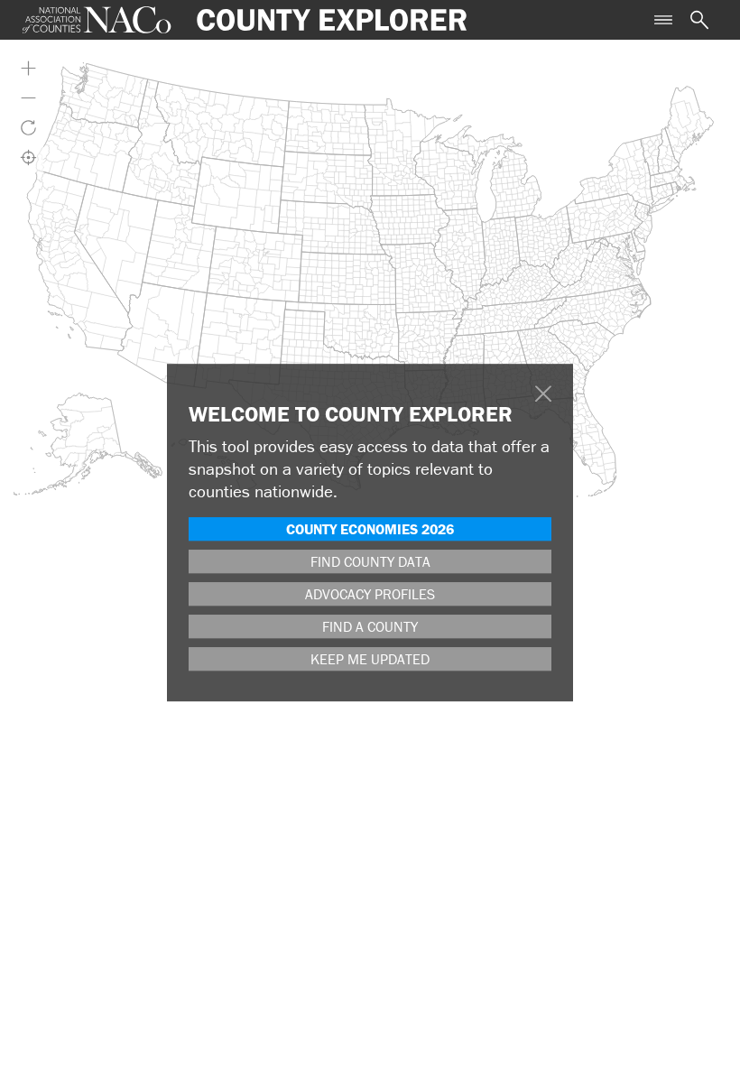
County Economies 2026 (370, 529)
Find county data (370, 561)
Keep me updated (370, 659)
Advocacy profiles (370, 594)
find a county (370, 626)
